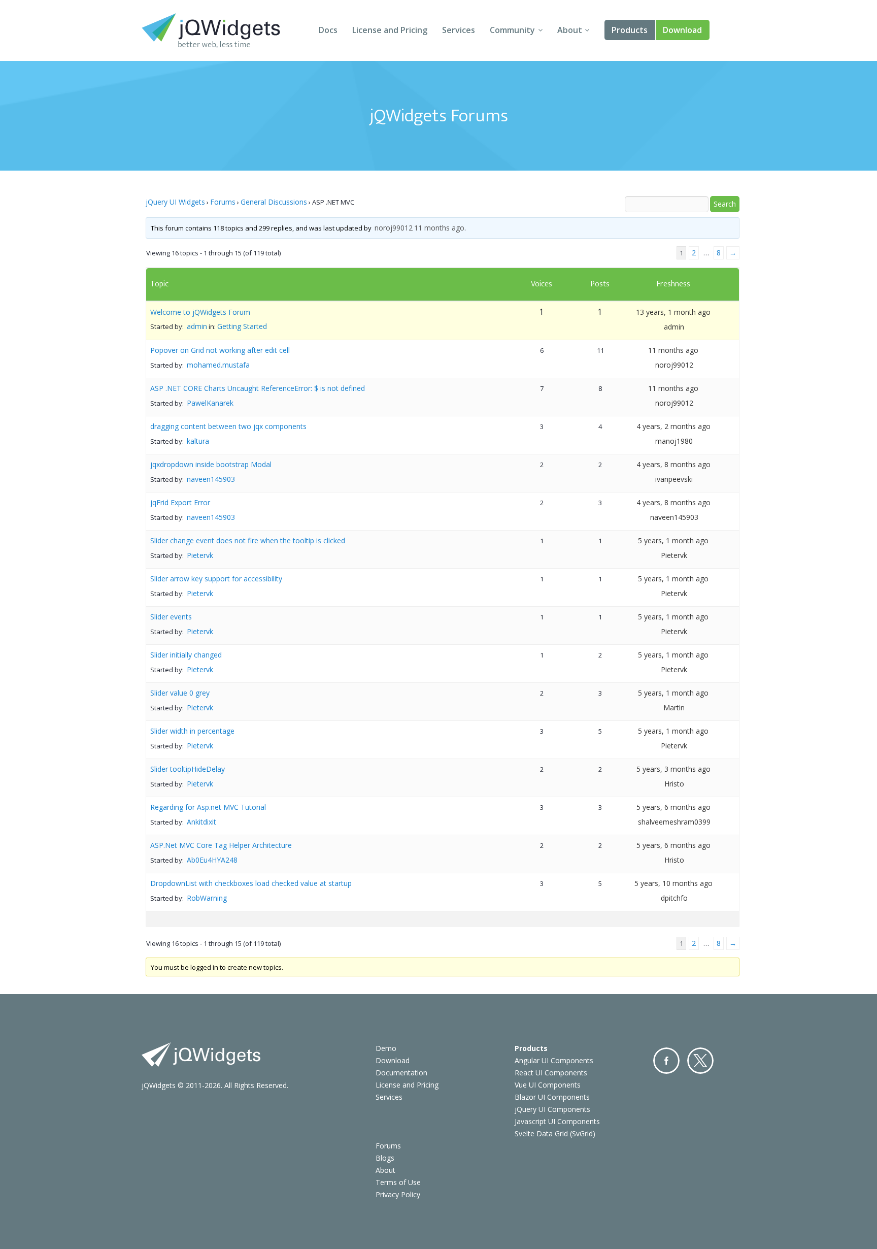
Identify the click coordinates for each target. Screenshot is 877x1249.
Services (458, 30)
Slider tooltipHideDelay (187, 769)
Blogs (385, 1158)
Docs (328, 30)
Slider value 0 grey (180, 693)
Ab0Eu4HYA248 (212, 860)
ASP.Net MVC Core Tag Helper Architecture (221, 845)
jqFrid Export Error (180, 502)
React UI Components (551, 1072)
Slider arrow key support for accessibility (216, 578)
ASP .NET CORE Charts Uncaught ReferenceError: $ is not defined (257, 388)
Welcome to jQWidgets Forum (200, 312)
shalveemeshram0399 (674, 822)
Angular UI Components (554, 1060)
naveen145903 (211, 479)
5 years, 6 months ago (673, 807)
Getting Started (242, 326)
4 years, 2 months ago (673, 426)
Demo (386, 1048)
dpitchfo (674, 898)
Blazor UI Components (552, 1097)
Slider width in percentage (192, 731)
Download (682, 30)
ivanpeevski (674, 479)
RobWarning (207, 898)
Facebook (666, 1060)
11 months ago (439, 228)
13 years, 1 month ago (673, 312)
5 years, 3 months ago (673, 769)
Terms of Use (398, 1182)
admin (197, 326)
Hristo (674, 783)
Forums (222, 202)
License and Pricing (389, 30)
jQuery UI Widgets (175, 202)
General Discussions (274, 202)
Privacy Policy (398, 1194)
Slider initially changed (186, 655)
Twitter (700, 1060)
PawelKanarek (210, 403)
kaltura (198, 441)
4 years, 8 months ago (673, 464)
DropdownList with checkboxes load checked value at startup (251, 883)
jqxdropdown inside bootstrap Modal (211, 464)
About (569, 30)
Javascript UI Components (557, 1121)
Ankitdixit (201, 822)
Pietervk (200, 555)
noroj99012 (394, 228)
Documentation (401, 1072)
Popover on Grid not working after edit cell (220, 350)
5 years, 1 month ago (673, 540)
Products (630, 30)
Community (512, 30)
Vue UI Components (548, 1085)
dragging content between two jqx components (228, 426)
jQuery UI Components (552, 1109)
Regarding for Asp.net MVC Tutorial (208, 807)
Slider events (171, 616)
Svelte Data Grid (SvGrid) (555, 1133)
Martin (674, 707)
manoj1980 (674, 441)
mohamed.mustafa (218, 365)
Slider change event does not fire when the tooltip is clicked (247, 540)
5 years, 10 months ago (673, 883)
